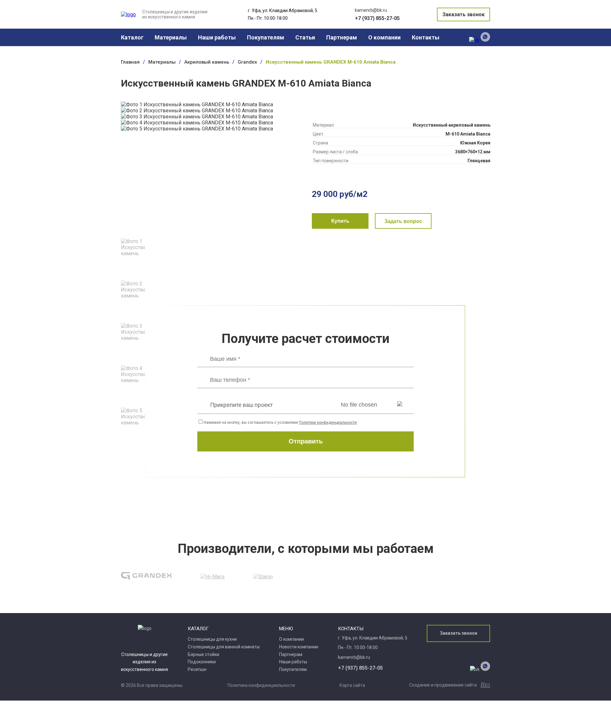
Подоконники (202, 661)
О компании (384, 37)
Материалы (171, 37)
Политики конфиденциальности (328, 422)
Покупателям (265, 37)
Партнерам (341, 37)
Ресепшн (197, 669)
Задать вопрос (403, 221)
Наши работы (217, 37)
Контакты (425, 37)
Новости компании (298, 646)
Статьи (305, 37)
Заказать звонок (463, 14)
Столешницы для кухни (212, 639)
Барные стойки (203, 654)
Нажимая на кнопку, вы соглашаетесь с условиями (280, 422)
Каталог (132, 37)
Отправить (306, 441)
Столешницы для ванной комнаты (224, 646)
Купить (340, 221)
